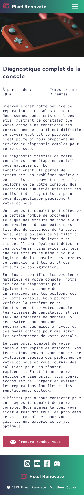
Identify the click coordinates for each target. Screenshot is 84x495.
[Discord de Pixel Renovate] (56, 463)
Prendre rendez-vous (39, 441)
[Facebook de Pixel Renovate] (47, 463)
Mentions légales (63, 487)
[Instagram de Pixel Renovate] (27, 463)
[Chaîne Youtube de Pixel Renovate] (37, 463)
